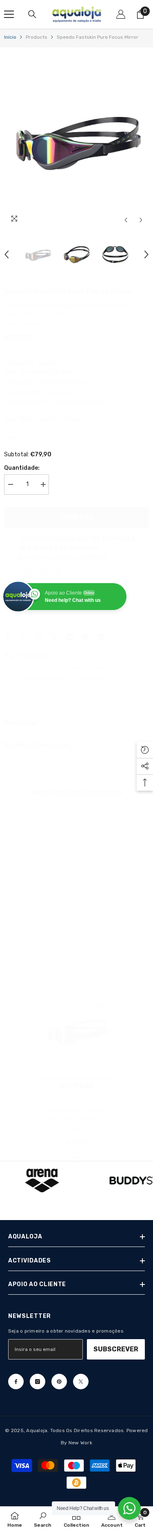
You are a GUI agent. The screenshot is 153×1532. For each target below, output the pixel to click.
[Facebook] (7, 636)
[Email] (85, 636)
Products (36, 37)
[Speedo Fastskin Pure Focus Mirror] (76, 1031)
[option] (76, 139)
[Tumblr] (54, 636)
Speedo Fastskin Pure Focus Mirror (76, 1120)
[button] (126, 220)
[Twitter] (23, 636)
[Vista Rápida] (99, 1006)
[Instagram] (37, 1381)
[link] (39, 920)
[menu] (9, 14)
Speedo (48, 363)
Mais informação (40, 571)
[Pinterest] (38, 636)
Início (10, 37)
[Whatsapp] (100, 636)
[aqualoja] (42, 1180)
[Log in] (120, 14)
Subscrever (115, 1349)
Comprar (76, 517)
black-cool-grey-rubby (76, 1157)
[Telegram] (69, 636)
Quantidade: (22, 467)
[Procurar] (32, 14)
